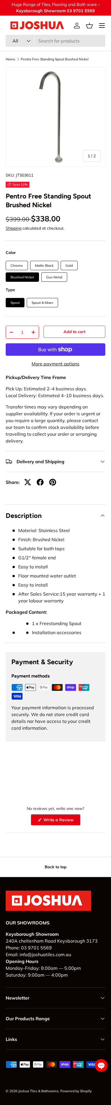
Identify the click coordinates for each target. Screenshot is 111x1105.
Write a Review (59, 821)
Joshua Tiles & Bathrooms (38, 1091)
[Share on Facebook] (40, 482)
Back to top (56, 866)
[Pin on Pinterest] (52, 482)
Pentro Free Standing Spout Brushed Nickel (55, 59)
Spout (15, 302)
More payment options (55, 364)
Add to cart (74, 331)
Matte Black (44, 265)
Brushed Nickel (22, 277)
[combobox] (55, 41)
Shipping (13, 228)
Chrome (17, 265)
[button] (89, 25)
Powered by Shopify (76, 1091)
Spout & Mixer (42, 302)
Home (10, 59)
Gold (69, 265)
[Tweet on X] (27, 482)
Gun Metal (54, 277)
